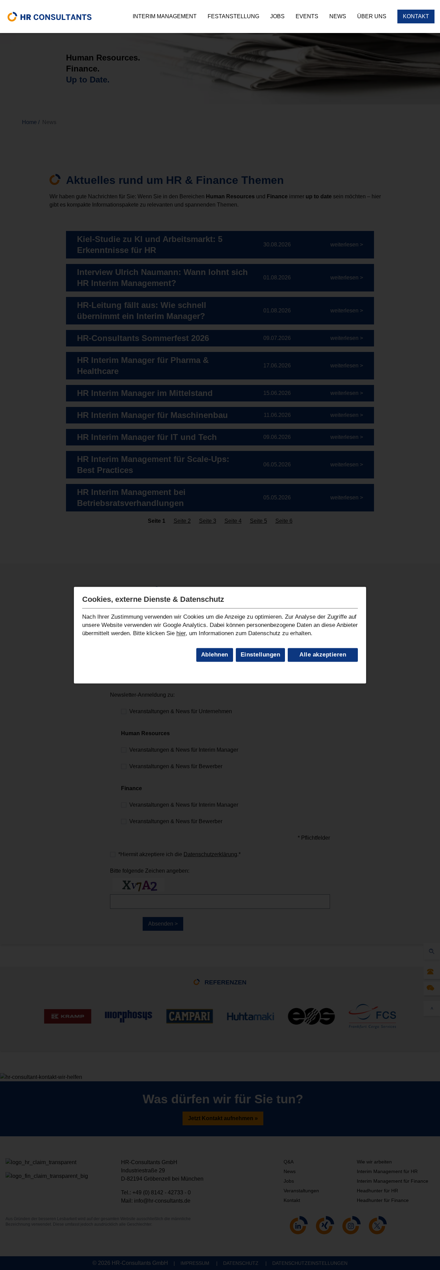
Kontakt (416, 16)
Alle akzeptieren (322, 655)
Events (307, 16)
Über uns (371, 16)
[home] (50, 16)
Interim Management (165, 16)
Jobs (277, 16)
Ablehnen (214, 655)
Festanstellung (233, 16)
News (337, 16)
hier (181, 633)
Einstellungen (260, 655)
